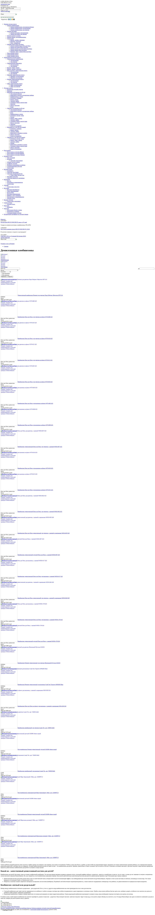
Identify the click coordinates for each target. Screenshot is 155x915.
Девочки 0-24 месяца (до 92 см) (15, 108)
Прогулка (6, 205)
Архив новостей (5, 237)
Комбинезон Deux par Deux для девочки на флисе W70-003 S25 (35, 381)
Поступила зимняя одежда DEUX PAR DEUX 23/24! (15, 229)
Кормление (7, 179)
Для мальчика (6, 273)
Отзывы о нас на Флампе (7, 243)
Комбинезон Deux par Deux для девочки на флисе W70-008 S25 (35, 317)
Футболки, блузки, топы (17, 115)
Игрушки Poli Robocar (13, 189)
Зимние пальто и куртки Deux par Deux (21, 48)
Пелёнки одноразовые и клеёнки (16, 165)
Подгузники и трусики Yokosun (16, 154)
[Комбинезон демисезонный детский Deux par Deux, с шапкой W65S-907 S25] (9, 555)
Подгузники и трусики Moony (15, 152)
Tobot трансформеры (12, 191)
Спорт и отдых (8, 202)
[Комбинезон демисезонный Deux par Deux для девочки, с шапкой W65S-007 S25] (9, 446)
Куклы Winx (10, 192)
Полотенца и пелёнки (13, 211)
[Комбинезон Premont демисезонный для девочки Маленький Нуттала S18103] (9, 663)
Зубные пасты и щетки (13, 162)
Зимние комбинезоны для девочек (19, 30)
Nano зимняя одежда (12, 53)
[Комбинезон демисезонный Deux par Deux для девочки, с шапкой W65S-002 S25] (9, 511)
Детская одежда (8, 88)
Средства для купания (16, 160)
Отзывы (53, 908)
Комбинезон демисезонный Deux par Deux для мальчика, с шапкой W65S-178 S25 (40, 619)
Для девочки (5, 275)
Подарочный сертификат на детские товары (16, 214)
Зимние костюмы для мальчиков (19, 32)
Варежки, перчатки (15, 41)
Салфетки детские (12, 163)
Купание (9, 159)
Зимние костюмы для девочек (18, 34)
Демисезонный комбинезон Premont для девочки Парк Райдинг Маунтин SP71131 (40, 295)
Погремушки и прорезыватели (15, 197)
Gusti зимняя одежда (12, 54)
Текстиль (6, 208)
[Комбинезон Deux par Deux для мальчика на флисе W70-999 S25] (9, 425)
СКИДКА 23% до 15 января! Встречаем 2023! (13, 236)
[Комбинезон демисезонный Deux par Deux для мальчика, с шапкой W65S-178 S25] (9, 619)
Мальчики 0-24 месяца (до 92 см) (16, 92)
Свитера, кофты (14, 101)
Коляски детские (8, 200)
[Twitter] (10, 19)
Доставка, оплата (14, 908)
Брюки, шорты (14, 99)
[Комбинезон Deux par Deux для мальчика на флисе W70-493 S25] (9, 403)
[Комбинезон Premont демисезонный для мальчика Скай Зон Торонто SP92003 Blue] (9, 684)
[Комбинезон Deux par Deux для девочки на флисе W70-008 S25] (9, 317)
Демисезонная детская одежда (12, 57)
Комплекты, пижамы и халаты (18, 133)
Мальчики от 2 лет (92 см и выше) (16, 127)
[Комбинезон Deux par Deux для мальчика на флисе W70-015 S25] (9, 490)
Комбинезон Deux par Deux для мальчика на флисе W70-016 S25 (35, 468)
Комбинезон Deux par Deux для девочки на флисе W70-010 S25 (35, 338)
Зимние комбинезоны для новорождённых (22, 27)
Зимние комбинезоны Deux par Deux (20, 46)
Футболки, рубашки (15, 98)
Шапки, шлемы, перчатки (14, 69)
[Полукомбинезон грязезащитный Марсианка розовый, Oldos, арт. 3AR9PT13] (9, 836)
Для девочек (13, 62)
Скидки (21, 908)
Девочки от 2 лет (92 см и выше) (16, 137)
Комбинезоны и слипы (16, 96)
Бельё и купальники (15, 125)
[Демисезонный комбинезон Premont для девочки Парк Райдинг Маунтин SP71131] (9, 295)
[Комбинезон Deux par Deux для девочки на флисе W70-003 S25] (9, 381)
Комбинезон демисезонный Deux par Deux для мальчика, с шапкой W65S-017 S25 (40, 576)
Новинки (9, 91)
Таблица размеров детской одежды (41, 908)
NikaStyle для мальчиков (17, 76)
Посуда (9, 181)
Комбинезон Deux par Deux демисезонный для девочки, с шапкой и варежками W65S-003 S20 (44, 533)
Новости (3, 219)
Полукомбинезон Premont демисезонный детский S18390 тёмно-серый (37, 749)
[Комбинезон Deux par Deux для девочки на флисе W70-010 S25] (9, 338)
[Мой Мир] (14, 19)
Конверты (10, 207)
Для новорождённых (16, 93)
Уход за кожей (11, 157)
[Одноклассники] (12, 19)
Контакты (58, 908)
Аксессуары (10, 38)
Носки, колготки (15, 105)
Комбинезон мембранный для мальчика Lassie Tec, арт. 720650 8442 (36, 771)
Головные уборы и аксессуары (18, 102)
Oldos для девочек (15, 86)
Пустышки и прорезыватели (15, 182)
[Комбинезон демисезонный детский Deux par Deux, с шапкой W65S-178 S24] (9, 641)
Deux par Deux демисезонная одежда (17, 70)
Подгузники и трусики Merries (15, 153)
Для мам (6, 185)
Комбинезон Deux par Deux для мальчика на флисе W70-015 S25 (35, 490)
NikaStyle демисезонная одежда (15, 75)
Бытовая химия (8, 169)
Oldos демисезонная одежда (14, 83)
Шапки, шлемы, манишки (17, 40)
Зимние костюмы (12, 31)
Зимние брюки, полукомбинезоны (16, 37)
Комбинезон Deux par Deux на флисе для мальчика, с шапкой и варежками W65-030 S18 (42, 706)
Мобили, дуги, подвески (14, 195)
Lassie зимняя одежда (13, 56)
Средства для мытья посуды (14, 173)
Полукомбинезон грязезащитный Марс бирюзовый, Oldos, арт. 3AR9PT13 (38, 792)
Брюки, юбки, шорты (16, 118)
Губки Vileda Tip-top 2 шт (17, 175)
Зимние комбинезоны (13, 25)
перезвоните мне (5, 4)
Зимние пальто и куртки (14, 35)
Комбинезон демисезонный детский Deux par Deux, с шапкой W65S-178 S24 (39, 641)
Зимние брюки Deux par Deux (18, 50)
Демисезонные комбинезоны (15, 59)
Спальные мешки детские (14, 213)
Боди (11, 112)
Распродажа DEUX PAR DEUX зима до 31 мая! (14, 222)
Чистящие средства (12, 176)
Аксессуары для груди (13, 186)
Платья (12, 117)
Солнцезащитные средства (14, 166)
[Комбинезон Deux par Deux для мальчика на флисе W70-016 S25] (9, 468)
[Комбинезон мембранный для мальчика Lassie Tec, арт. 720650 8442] (9, 771)
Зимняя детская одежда (10, 24)
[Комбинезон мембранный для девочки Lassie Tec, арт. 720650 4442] (9, 728)
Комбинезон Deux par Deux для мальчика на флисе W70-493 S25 (35, 403)
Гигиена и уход (8, 156)
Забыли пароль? (5, 11)
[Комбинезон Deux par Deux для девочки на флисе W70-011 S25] (9, 360)
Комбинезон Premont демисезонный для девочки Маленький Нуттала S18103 (39, 663)
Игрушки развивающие (13, 194)
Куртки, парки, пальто (13, 67)
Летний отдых (11, 198)
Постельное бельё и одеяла (14, 210)
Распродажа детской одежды (15, 89)
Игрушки (6, 188)
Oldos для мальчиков (16, 85)
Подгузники (7, 150)
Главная (6, 246)
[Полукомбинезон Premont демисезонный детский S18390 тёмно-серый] (9, 749)
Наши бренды (27, 908)
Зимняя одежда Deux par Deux (15, 44)
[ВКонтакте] (9, 19)
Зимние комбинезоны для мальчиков (20, 28)
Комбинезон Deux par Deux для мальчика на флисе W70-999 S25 (35, 425)
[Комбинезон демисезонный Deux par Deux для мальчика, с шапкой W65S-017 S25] (9, 576)
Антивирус (10, 170)
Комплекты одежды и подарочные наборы (22, 95)
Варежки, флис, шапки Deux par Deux (20, 51)
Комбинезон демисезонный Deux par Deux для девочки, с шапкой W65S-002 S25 (40, 511)
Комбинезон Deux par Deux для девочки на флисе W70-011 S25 (35, 360)
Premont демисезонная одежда (15, 79)
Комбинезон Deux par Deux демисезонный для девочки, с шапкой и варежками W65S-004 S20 (44, 598)
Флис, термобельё (15, 43)
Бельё (11, 107)
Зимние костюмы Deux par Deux (19, 47)
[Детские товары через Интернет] (10, 906)
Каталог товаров (5, 908)
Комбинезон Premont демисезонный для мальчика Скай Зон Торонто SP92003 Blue (40, 684)
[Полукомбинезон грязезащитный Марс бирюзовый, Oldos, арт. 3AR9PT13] (9, 792)
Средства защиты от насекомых (16, 178)
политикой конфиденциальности (39, 909)
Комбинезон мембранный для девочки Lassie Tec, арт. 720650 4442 (36, 728)
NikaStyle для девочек (16, 78)
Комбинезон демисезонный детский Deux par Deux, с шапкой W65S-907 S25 (39, 555)
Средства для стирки (13, 172)
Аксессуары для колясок (14, 201)
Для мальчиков (14, 60)
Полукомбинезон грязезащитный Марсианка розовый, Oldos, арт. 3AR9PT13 (39, 836)
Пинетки (12, 104)
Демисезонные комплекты (14, 63)
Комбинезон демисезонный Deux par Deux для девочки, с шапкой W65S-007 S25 (40, 446)
